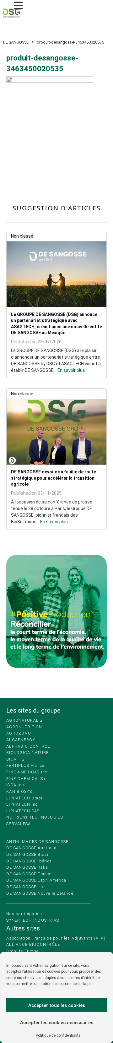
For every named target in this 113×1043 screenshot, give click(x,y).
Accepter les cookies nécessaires (56, 1022)
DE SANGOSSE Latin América (36, 880)
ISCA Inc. (15, 784)
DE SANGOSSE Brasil (28, 854)
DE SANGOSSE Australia (31, 847)
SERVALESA (18, 823)
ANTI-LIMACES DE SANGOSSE (37, 841)
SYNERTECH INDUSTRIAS (32, 920)
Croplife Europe (22, 951)
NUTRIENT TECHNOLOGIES (34, 817)
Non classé (22, 236)
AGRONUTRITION (24, 726)
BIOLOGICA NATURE (27, 752)
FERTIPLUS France (25, 765)
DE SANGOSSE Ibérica (29, 861)
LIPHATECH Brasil (25, 798)
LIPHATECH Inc (22, 804)
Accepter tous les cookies (56, 1005)
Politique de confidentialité (58, 1035)
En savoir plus (71, 370)
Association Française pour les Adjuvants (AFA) (55, 938)
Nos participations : (27, 913)
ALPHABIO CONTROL (28, 746)
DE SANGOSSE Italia (27, 867)
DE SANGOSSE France (28, 874)
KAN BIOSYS (19, 791)
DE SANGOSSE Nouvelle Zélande (39, 893)
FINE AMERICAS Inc (26, 772)
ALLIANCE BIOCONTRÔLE (33, 944)
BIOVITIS (15, 759)
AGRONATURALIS (24, 720)
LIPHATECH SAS (23, 811)
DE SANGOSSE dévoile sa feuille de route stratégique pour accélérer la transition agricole (53, 478)
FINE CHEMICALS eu (27, 778)
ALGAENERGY (20, 739)
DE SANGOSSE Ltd (25, 886)
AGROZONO (18, 733)
